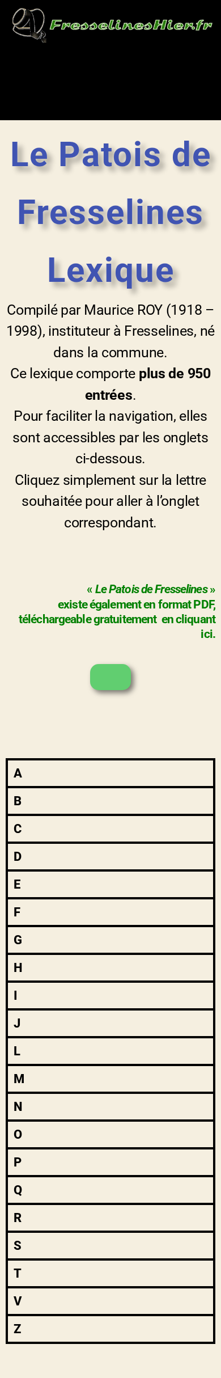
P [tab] (18, 1162)
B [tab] (18, 801)
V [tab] (18, 1301)
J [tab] (17, 1023)
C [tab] (18, 829)
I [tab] (16, 995)
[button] (110, 69)
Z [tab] (17, 1329)
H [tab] (18, 968)
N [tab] (18, 1107)
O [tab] (18, 1134)
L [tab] (17, 1051)
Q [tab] (18, 1190)
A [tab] (18, 773)
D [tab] (18, 856)
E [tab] (17, 884)
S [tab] (18, 1245)
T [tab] (18, 1273)
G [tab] (18, 940)
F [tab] (17, 912)
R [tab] (18, 1218)
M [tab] (19, 1079)
